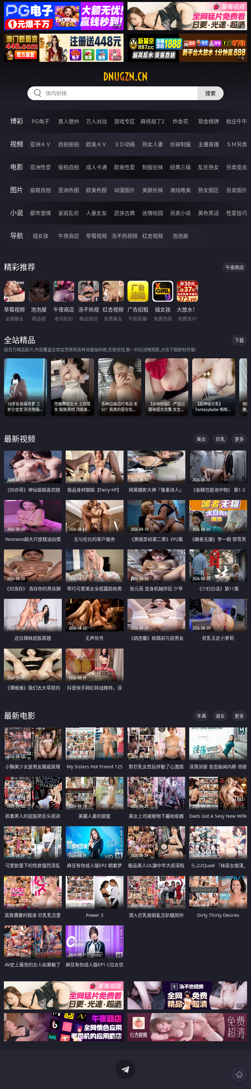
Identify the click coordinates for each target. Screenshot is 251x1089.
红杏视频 (152, 236)
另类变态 (236, 167)
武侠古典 (124, 213)
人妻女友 (96, 213)
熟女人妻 (152, 144)
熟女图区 (208, 190)
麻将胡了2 (152, 121)
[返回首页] (239, 1074)
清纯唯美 (180, 190)
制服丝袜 (152, 167)
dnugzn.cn (125, 76)
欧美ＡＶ (96, 144)
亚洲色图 (68, 190)
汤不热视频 (124, 236)
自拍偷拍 (68, 144)
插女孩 (40, 236)
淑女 (220, 716)
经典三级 (180, 167)
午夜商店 (68, 236)
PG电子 (40, 121)
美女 (201, 439)
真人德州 (68, 121)
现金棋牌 (208, 121)
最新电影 (19, 715)
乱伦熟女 (208, 167)
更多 (239, 439)
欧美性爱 (124, 167)
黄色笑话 (208, 213)
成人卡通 (96, 167)
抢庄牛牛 (236, 121)
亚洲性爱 (40, 167)
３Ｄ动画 (124, 144)
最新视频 (19, 438)
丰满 (201, 716)
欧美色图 (96, 190)
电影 (16, 167)
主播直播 (208, 144)
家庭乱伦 (68, 213)
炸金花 (180, 121)
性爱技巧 (236, 213)
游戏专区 (124, 121)
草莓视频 (96, 236)
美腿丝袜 (152, 190)
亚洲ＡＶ (40, 144)
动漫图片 (124, 190)
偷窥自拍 (40, 190)
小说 (16, 212)
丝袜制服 (180, 144)
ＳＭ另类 (236, 144)
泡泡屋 (180, 236)
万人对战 (96, 121)
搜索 (210, 93)
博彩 (16, 121)
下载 (239, 340)
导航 (16, 235)
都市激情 (40, 213)
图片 (16, 190)
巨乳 (220, 439)
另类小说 (180, 213)
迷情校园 (152, 213)
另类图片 (236, 190)
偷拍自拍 (68, 167)
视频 (16, 144)
